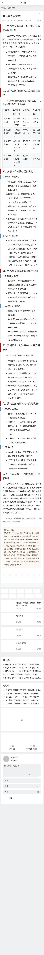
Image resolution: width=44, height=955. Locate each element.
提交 (10, 798)
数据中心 (19, 629)
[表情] (33, 775)
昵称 (6, 780)
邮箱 (6, 786)
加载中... (7, 725)
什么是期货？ (21, 643)
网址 (6, 792)
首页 (5, 8)
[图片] (37, 775)
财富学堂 (11, 8)
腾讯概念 (19, 616)
